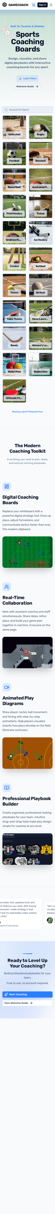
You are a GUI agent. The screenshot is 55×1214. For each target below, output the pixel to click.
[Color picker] (33, 4)
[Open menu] (51, 4)
